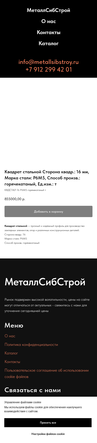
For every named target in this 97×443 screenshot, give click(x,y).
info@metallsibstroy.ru (48, 62)
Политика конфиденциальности (31, 344)
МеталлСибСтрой (48, 10)
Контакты (48, 32)
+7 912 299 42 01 (48, 69)
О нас (48, 21)
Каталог (49, 43)
